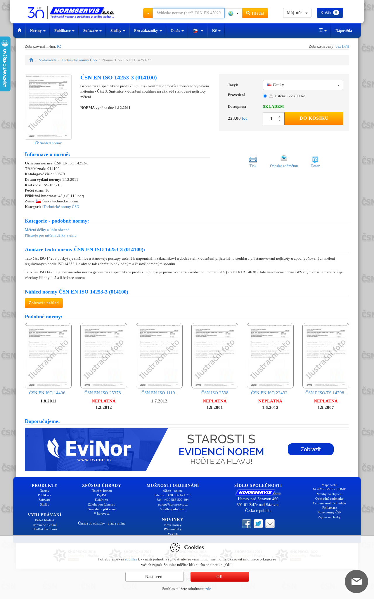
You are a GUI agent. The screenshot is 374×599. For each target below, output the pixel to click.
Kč (215, 30)
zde (208, 588)
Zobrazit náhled (44, 303)
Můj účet (296, 13)
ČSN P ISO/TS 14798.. (326, 392)
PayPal (101, 495)
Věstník (173, 534)
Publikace (63, 30)
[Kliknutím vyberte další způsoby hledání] (148, 13)
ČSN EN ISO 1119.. (159, 392)
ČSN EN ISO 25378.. (103, 392)
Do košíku (314, 118)
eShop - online (173, 490)
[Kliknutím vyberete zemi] (233, 13)
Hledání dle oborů (44, 529)
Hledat (257, 13)
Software (91, 30)
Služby (116, 30)
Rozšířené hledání (45, 525)
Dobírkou (101, 499)
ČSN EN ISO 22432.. (270, 392)
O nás (176, 30)
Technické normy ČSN (79, 60)
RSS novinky (173, 529)
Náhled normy (50, 143)
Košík (329, 13)
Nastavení (154, 576)
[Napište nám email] (270, 523)
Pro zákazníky (146, 30)
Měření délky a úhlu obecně (47, 230)
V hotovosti (102, 513)
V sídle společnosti (172, 509)
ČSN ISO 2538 (214, 392)
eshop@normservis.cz (173, 504)
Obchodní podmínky (329, 498)
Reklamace (329, 507)
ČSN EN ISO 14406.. (48, 392)
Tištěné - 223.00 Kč (289, 96)
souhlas (131, 559)
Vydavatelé (48, 60)
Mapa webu (329, 485)
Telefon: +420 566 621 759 (172, 495)
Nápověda (343, 30)
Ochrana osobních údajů (329, 503)
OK (220, 576)
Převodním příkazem (101, 509)
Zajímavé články (329, 517)
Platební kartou (101, 490)
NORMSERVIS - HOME (329, 489)
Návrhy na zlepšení (329, 494)
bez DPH (342, 46)
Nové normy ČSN (329, 512)
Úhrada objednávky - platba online (101, 523)
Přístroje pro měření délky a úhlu (51, 235)
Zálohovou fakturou (101, 504)
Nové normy (172, 525)
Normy (36, 30)
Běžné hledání (44, 520)
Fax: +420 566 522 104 (173, 499)
